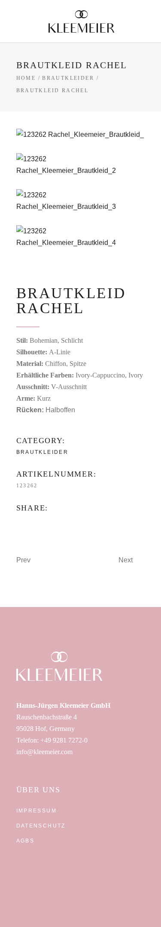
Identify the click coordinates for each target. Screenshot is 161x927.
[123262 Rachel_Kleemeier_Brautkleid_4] (80, 236)
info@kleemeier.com (44, 751)
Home (26, 78)
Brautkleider (68, 78)
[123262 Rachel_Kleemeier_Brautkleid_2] (80, 164)
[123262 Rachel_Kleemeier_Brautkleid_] (80, 134)
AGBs (25, 841)
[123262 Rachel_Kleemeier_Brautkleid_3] (80, 200)
